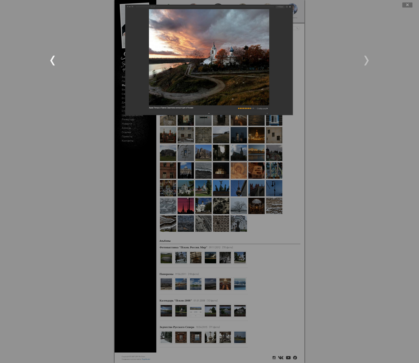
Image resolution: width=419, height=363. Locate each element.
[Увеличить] (286, 6)
